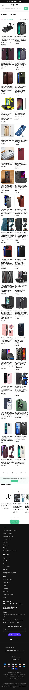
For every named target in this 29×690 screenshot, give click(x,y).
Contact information (15, 678)
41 (21, 472)
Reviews (5, 588)
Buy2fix (14, 672)
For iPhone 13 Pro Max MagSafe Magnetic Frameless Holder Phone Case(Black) (7, 38)
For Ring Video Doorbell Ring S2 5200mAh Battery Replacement (17, 505)
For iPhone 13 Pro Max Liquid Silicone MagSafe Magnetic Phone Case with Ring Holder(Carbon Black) (21, 188)
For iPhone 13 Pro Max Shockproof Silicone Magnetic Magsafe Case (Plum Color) (7, 63)
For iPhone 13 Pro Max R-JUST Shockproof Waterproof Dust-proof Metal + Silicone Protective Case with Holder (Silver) (21, 288)
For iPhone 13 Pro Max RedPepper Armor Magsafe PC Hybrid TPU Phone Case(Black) (7, 211)
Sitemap (5, 548)
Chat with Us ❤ (8, 604)
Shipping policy (20, 676)
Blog (4, 585)
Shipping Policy (7, 533)
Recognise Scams (8, 594)
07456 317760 (8, 609)
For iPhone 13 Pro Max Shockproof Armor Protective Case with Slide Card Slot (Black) (7, 364)
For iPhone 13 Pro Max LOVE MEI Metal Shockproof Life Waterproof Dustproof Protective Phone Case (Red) (7, 263)
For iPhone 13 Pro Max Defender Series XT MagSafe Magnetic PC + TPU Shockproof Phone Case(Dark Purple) (21, 64)
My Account (6, 558)
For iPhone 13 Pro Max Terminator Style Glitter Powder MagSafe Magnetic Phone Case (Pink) (7, 389)
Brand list (6, 545)
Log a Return (7, 566)
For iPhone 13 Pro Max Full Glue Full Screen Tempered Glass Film (20, 113)
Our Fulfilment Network (9, 550)
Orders (5, 564)
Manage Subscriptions (9, 572)
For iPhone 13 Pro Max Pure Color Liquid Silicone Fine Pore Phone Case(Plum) (21, 163)
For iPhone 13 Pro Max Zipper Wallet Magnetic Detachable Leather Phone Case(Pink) (7, 339)
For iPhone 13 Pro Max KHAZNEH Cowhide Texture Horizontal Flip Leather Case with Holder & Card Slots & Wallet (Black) (21, 390)
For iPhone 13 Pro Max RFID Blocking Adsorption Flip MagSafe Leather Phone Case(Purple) (7, 414)
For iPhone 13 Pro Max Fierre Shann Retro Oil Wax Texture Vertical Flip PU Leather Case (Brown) (21, 211)
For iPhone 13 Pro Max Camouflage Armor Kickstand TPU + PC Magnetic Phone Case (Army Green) (20, 365)
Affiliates (5, 569)
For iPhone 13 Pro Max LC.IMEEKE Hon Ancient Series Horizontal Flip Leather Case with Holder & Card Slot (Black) (21, 313)
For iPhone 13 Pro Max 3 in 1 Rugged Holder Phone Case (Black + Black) (21, 438)
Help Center (6, 561)
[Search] (26, 8)
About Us (6, 542)
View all (14, 522)
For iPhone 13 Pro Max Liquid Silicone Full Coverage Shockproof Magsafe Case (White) (7, 438)
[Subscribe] (24, 630)
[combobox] (12, 8)
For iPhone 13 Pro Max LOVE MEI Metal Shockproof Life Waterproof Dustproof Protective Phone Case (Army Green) (20, 89)
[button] (3, 5)
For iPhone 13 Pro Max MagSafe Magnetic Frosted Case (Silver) (7, 163)
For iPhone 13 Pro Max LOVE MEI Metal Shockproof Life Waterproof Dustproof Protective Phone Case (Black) (20, 263)
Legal (4, 597)
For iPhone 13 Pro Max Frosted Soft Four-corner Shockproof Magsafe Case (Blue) (21, 140)
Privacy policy (21, 674)
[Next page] (25, 473)
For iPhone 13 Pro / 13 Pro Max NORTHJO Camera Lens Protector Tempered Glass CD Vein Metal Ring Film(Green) (21, 415)
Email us (19, 604)
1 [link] (3, 472)
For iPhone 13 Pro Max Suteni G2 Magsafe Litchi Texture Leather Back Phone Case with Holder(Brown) (7, 188)
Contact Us (6, 582)
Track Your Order (8, 579)
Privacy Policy (7, 539)
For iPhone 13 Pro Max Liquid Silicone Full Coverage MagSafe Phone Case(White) (20, 461)
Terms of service (10, 676)
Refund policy (13, 674)
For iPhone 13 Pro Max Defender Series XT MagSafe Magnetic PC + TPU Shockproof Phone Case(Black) (21, 39)
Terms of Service (8, 536)
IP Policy (14, 687)
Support (5, 591)
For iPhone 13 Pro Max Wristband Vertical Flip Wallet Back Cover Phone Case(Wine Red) (7, 461)
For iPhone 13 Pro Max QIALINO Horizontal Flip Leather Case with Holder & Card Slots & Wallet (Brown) (7, 89)
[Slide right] (18, 517)
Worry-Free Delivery (6, 503)
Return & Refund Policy (9, 530)
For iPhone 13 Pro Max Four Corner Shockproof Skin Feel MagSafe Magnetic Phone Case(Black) (21, 340)
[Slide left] (11, 517)
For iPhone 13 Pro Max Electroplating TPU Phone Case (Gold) (7, 140)
